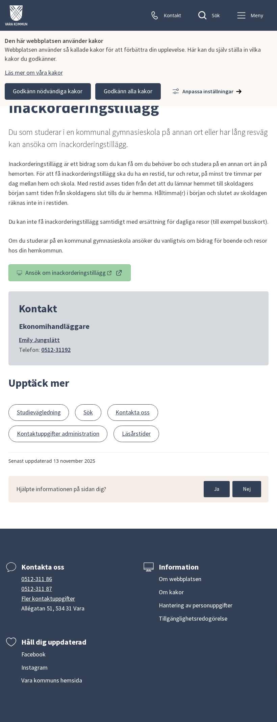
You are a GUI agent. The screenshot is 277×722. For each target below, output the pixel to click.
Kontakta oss (133, 412)
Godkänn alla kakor (128, 91)
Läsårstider (136, 433)
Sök (88, 412)
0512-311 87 (36, 589)
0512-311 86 (36, 579)
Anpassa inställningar (207, 91)
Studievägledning (39, 412)
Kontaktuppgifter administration (58, 433)
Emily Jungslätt (39, 340)
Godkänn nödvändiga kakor (47, 91)
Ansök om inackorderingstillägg (77, 274)
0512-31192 (56, 350)
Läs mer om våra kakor (34, 72)
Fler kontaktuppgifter (48, 598)
